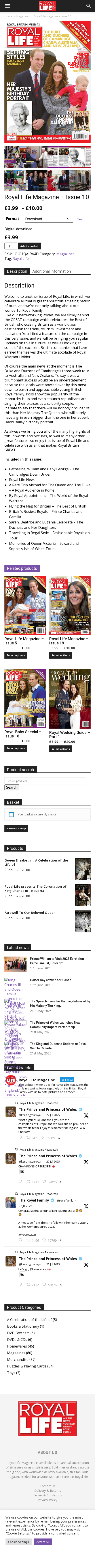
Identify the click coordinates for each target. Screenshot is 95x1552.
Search (11, 787)
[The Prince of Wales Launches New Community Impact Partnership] (15, 1028)
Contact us (47, 1486)
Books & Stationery (23, 1326)
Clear (80, 219)
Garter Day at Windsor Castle (50, 980)
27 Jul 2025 (53, 1115)
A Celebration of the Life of (29, 1319)
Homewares (17, 1346)
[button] (7, 6)
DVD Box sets (18, 1332)
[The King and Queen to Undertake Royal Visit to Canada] (15, 1069)
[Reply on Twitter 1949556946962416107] (21, 1137)
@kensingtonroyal (30, 1115)
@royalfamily (65, 1200)
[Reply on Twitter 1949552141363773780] (21, 1182)
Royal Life (21, 258)
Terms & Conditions (47, 1495)
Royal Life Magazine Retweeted (39, 1103)
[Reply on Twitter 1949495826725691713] (21, 1284)
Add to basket (29, 246)
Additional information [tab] (51, 271)
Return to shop (16, 828)
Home (8, 16)
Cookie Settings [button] (18, 1542)
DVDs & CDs (17, 1339)
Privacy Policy (47, 1500)
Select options (16, 655)
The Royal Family (34, 1200)
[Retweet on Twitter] (16, 1103)
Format (12, 218)
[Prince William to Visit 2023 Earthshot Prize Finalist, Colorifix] (15, 964)
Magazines (23, 16)
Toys (11, 1372)
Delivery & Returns (47, 1490)
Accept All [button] (42, 1542)
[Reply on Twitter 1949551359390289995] (21, 1240)
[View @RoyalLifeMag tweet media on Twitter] (22, 1171)
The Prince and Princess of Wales (48, 1109)
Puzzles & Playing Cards (26, 1366)
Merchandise (17, 1359)
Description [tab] (17, 271)
